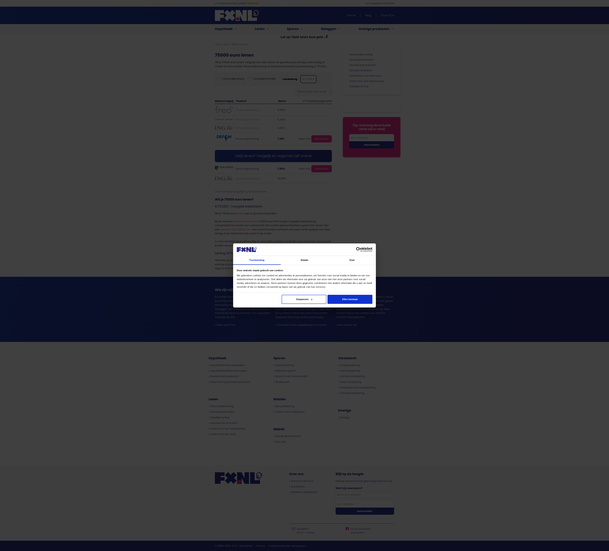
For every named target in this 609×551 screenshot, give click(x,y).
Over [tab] (352, 260)
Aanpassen (302, 299)
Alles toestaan (350, 299)
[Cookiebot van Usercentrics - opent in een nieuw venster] (358, 249)
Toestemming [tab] (256, 260)
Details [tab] (304, 260)
